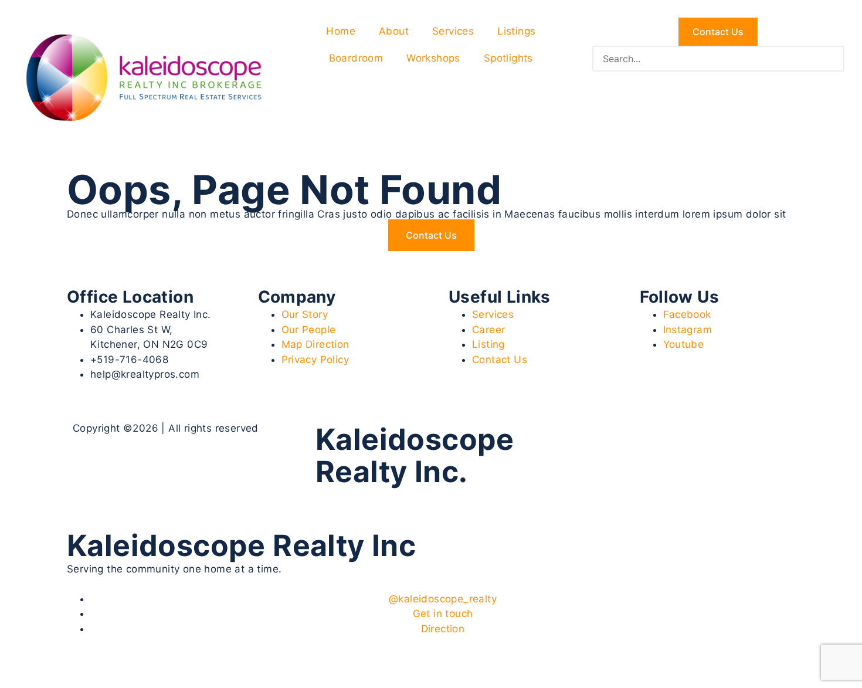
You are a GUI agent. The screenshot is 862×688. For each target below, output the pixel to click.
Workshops (433, 58)
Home (340, 31)
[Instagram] (605, 438)
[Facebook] (573, 438)
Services (453, 31)
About (394, 31)
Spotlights (508, 58)
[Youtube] (638, 438)
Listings (516, 31)
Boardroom (356, 58)
